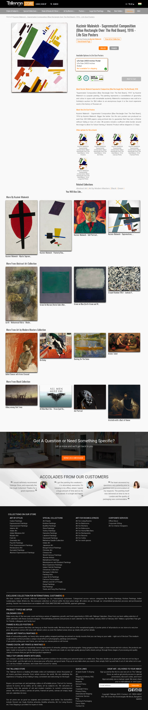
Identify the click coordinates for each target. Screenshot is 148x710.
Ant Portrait (78, 411)
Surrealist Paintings (17, 550)
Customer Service (82, 696)
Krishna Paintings (49, 523)
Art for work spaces (83, 540)
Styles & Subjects (12, 11)
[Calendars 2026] (22, 613)
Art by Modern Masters (99, 188)
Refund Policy (81, 684)
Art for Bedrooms (82, 523)
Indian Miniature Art (17, 533)
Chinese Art (47, 553)
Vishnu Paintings (49, 531)
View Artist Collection (112, 39)
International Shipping (84, 694)
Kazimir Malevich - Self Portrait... (86, 235)
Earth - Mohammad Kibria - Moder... (18, 322)
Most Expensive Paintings (52, 565)
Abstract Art (81, 188)
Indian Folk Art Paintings (52, 567)
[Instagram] (136, 690)
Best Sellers (118, 11)
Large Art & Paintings (51, 577)
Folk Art (13, 538)
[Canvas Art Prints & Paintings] (36, 633)
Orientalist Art (15, 540)
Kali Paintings (48, 587)
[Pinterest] (140, 690)
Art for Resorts (81, 536)
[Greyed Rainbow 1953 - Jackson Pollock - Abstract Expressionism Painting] (124, 279)
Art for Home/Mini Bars (85, 531)
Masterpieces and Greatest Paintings (57, 562)
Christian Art (47, 550)
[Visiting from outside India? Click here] (63, 596)
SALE (138, 11)
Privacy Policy (81, 691)
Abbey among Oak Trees (14, 407)
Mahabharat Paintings (51, 560)
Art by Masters (69, 11)
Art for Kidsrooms (83, 528)
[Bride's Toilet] (124, 342)
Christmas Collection (51, 570)
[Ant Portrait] (90, 397)
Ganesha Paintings (50, 533)
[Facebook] (133, 690)
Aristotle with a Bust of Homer (119, 420)
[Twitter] (129, 690)
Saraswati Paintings (50, 538)
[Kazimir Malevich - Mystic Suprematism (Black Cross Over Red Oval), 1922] (21, 227)
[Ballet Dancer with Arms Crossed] (21, 352)
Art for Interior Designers (118, 526)
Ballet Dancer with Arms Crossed (17, 374)
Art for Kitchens (82, 526)
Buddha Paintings (49, 526)
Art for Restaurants (83, 533)
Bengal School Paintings (52, 548)
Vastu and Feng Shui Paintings (54, 589)
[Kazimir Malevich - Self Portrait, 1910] (90, 216)
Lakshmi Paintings (50, 536)
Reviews (79, 682)
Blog (108, 11)
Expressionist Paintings (18, 523)
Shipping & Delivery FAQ (85, 677)
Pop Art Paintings (16, 543)
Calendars (129, 11)
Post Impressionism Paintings (21, 545)
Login (38, 4)
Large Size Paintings (96, 11)
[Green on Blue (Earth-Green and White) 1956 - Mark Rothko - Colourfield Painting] (90, 284)
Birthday (43, 360)
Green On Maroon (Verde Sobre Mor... (53, 305)
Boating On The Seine (81, 359)
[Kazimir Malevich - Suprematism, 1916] (124, 216)
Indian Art (13, 531)
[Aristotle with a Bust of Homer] (124, 401)
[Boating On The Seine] (90, 345)
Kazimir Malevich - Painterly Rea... (52, 253)
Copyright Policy (82, 689)
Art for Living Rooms (84, 521)
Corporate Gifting (115, 523)
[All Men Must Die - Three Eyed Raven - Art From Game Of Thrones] (56, 396)
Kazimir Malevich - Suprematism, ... (120, 234)
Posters (81, 11)
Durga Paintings (49, 584)
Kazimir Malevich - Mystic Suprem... (18, 256)
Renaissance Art (16, 548)
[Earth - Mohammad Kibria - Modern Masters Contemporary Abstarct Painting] (21, 294)
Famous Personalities (51, 579)
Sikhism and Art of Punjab (52, 582)
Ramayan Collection (50, 572)
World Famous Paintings (52, 555)
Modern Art (14, 536)
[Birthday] (56, 345)
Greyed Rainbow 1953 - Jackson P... (120, 293)
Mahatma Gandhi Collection (53, 540)
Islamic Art (14, 528)
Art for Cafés (81, 538)
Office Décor (113, 521)
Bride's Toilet (113, 354)
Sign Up (43, 4)
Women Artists (48, 557)
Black (113, 188)
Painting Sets (48, 574)
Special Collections (30, 11)
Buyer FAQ (80, 679)
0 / (129, 4)
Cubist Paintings (16, 521)
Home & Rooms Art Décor (50, 11)
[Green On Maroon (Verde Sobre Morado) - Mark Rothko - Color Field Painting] (56, 285)
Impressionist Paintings (19, 526)
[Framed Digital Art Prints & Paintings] (44, 645)
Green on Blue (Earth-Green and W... (86, 304)
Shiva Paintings (48, 528)
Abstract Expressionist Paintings (22, 553)
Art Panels (47, 521)
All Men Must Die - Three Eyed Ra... (52, 409)
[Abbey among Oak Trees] (21, 395)
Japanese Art (48, 545)
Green (120, 188)
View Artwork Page (84, 41)
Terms (78, 686)
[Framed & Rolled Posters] (32, 624)
